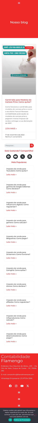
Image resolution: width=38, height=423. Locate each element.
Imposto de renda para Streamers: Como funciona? (18, 253)
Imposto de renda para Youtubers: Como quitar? (17, 170)
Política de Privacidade (22, 420)
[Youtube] (15, 156)
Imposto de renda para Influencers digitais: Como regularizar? (17, 205)
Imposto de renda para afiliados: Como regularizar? (18, 301)
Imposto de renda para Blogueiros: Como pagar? (17, 237)
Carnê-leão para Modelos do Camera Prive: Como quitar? (18, 101)
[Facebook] (8, 156)
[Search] (32, 145)
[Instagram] (16, 385)
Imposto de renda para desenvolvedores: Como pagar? (16, 336)
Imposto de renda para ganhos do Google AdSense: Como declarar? (18, 187)
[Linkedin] (29, 156)
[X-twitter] (22, 156)
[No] (34, 415)
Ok (10, 420)
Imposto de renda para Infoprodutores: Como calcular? (16, 318)
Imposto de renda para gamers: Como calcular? (16, 221)
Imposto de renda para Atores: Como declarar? (16, 285)
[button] (19, 3)
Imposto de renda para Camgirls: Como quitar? (16, 269)
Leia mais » (11, 128)
